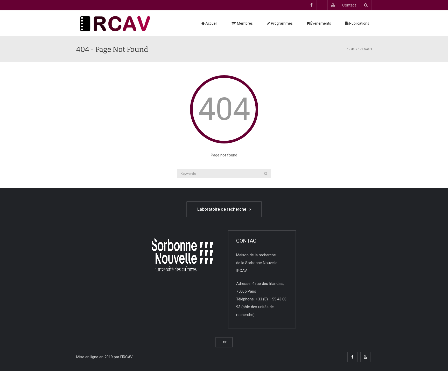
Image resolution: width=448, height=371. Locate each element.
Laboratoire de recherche (222, 209)
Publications (358, 23)
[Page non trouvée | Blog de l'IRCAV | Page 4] (115, 23)
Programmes (281, 23)
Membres (244, 23)
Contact (349, 5)
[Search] (266, 173)
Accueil (211, 23)
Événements (320, 23)
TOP (224, 342)
